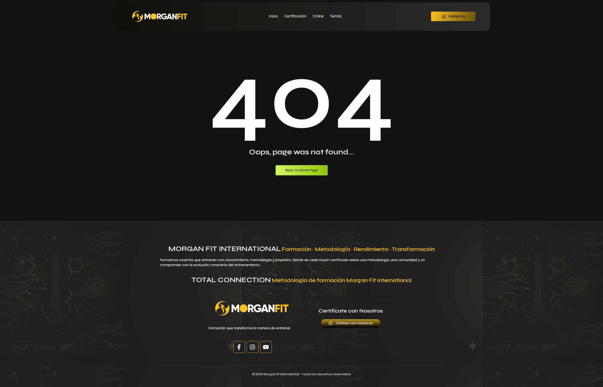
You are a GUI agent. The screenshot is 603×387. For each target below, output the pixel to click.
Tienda (336, 16)
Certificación (295, 16)
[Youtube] (266, 347)
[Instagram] (252, 347)
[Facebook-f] (239, 347)
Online (318, 16)
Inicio (273, 16)
